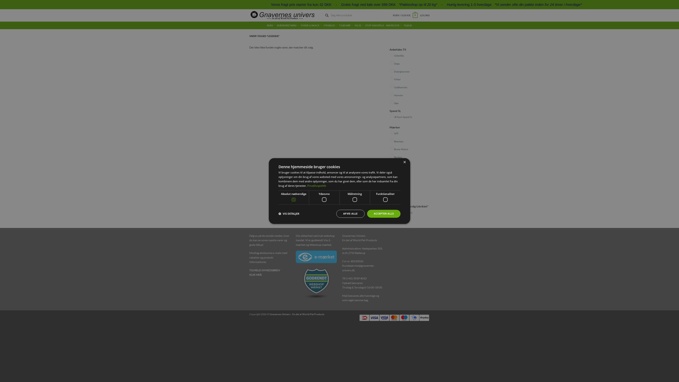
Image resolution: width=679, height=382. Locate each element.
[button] (288, 214)
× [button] (404, 162)
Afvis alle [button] (350, 213)
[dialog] (339, 191)
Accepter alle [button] (384, 213)
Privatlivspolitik (316, 185)
